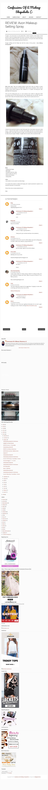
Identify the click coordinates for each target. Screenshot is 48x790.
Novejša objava (6, 329)
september (6, 476)
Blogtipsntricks (37, 776)
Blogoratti (13, 220)
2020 (4, 424)
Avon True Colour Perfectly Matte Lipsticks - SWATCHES (9, 398)
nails (3, 508)
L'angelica (4, 532)
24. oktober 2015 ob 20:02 (15, 204)
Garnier (3, 525)
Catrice (3, 506)
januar (5, 492)
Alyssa (12, 301)
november (5, 437)
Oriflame (3, 504)
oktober (5, 439)
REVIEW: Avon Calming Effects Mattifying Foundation (9, 408)
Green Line (4, 518)
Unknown (13, 236)
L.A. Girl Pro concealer (6, 534)
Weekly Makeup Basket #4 (8, 462)
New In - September (6, 468)
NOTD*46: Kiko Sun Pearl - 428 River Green (10, 450)
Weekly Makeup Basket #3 (8, 470)
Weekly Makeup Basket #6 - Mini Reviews (10, 441)
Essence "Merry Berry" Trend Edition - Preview (11, 474)
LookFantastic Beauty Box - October (8, 418)
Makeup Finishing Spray (15, 290)
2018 (4, 428)
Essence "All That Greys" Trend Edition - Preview (11, 458)
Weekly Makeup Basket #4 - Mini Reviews (10, 456)
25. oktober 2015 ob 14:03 (15, 272)
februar (5, 490)
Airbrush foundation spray (31, 305)
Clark (12, 283)
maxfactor (4, 520)
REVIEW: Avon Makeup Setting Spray (9, 449)
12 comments (29, 31)
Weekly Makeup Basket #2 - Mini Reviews (10, 472)
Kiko (3, 522)
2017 (4, 430)
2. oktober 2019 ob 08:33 (15, 302)
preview (3, 501)
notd (3, 510)
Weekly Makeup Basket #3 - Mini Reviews (10, 464)
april (4, 486)
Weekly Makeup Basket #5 (8, 454)
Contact (38, 17)
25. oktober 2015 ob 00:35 (15, 222)
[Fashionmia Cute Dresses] (6, 668)
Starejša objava (41, 329)
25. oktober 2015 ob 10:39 (22, 212)
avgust (5, 478)
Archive (31, 17)
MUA (3, 529)
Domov (24, 329)
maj (4, 484)
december (5, 435)
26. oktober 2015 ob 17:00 (22, 262)
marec (5, 488)
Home (8, 17)
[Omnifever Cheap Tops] (10, 666)
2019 (4, 426)
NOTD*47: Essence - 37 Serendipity (9, 445)
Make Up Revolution (5, 530)
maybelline (4, 513)
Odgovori (40, 225)
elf (2, 515)
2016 (4, 432)
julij (4, 480)
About (24, 17)
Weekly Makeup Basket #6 (8, 447)
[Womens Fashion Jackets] (10, 707)
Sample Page (16, 17)
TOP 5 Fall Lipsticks (6, 466)
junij (4, 482)
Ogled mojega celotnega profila (24, 347)
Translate (10, 773)
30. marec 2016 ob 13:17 (21, 296)
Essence (3, 499)
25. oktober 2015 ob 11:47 (15, 238)
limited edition (4, 503)
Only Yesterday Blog (15, 270)
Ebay (3, 527)
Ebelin (3, 523)
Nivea (3, 516)
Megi (12, 202)
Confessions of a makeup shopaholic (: (24, 9)
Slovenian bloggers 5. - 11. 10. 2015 (9, 460)
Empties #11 (5, 452)
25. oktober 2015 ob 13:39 (15, 253)
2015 (4, 434)
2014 (4, 494)
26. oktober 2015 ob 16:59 (22, 246)
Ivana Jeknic (13, 251)
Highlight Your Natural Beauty (8, 443)
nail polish (4, 511)
